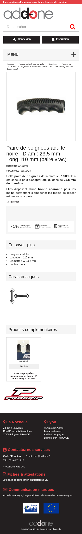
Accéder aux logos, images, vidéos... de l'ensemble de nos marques (38, 495)
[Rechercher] (72, 27)
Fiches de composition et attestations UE (26, 480)
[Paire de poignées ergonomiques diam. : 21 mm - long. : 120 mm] (24, 350)
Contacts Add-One (15, 466)
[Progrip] (24, 393)
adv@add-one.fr (42, 456)
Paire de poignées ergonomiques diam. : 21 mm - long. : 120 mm (23, 376)
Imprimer (14, 201)
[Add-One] (41, 13)
